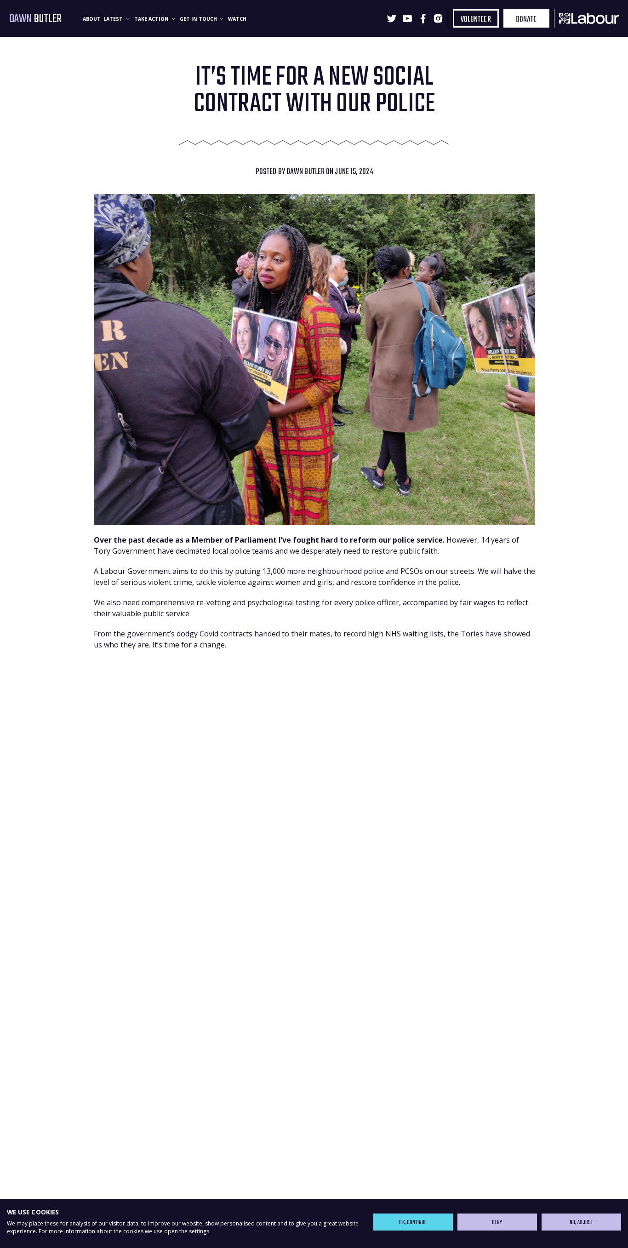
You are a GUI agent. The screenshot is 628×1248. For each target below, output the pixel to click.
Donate (526, 19)
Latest (113, 19)
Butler (35, 19)
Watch (237, 19)
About (92, 19)
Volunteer (476, 19)
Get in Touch (199, 19)
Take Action (152, 19)
